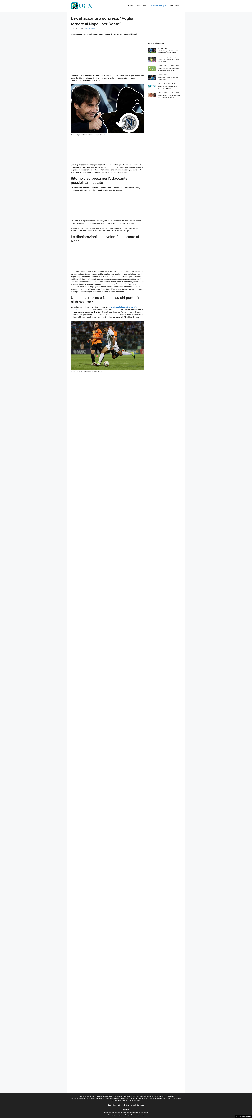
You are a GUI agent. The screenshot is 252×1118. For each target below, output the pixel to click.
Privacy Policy (130, 1115)
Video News (174, 6)
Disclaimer (140, 1115)
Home (130, 6)
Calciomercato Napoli (158, 6)
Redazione (120, 1115)
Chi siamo (111, 1115)
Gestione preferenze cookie (243, 1116)
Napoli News (141, 6)
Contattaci (140, 1105)
